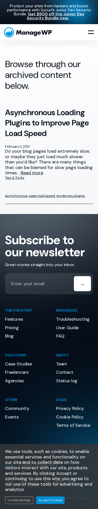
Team (61, 364)
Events (12, 417)
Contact (64, 372)
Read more (32, 173)
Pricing (12, 328)
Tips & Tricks (14, 178)
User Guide (67, 328)
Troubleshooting (73, 319)
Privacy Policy (70, 408)
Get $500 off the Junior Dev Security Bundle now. (55, 16)
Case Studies (18, 364)
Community (17, 408)
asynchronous (16, 196)
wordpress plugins (70, 196)
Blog (9, 336)
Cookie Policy (69, 417)
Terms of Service (73, 425)
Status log (66, 381)
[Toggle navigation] (91, 32)
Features (14, 319)
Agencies (14, 381)
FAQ (60, 336)
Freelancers (17, 372)
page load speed (42, 196)
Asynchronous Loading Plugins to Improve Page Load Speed (47, 123)
